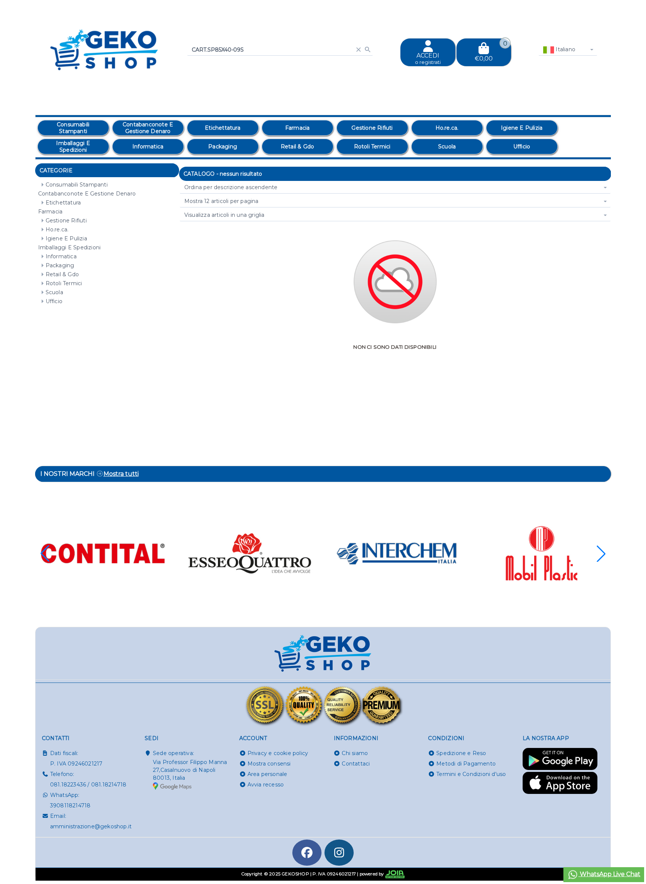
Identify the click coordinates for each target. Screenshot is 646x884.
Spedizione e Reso (461, 753)
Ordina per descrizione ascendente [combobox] (231, 187)
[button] (601, 553)
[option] (73, 128)
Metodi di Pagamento (466, 763)
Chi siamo (355, 753)
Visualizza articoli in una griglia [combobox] (224, 215)
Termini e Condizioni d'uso (471, 774)
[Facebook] (307, 853)
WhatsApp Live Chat (609, 874)
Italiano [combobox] (564, 49)
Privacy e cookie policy (277, 753)
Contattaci (356, 763)
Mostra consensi (269, 763)
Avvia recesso (265, 784)
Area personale (267, 774)
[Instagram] (339, 853)
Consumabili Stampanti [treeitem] (77, 184)
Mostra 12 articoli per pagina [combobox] (221, 201)
